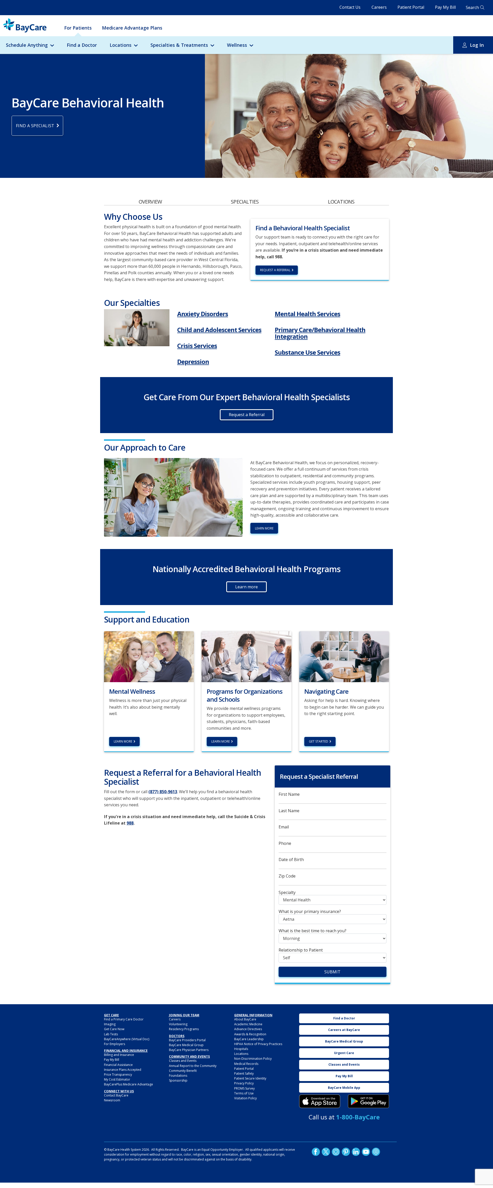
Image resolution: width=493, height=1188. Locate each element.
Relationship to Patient (301, 950)
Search (472, 7)
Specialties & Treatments (179, 45)
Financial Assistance (118, 1065)
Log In (477, 45)
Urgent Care (344, 1053)
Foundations (178, 1075)
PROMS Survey (244, 1088)
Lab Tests (111, 1034)
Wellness (237, 45)
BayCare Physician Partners (188, 1050)
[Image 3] (319, 1101)
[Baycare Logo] (25, 25)
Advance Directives (248, 1029)
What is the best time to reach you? (312, 931)
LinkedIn (356, 1152)
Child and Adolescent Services (219, 329)
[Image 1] (136, 327)
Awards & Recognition (250, 1034)
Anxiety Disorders (202, 313)
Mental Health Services (307, 313)
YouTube (366, 1152)
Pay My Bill (445, 7)
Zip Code (287, 876)
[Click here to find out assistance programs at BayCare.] (246, 656)
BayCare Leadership (249, 1039)
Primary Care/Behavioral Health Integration (320, 333)
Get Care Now (114, 1029)
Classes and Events (182, 1060)
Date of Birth (291, 859)
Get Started (318, 741)
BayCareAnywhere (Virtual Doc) (126, 1039)
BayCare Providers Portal (187, 1040)
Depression (193, 361)
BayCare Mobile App (344, 1087)
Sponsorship (178, 1080)
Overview (150, 201)
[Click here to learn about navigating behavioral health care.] (344, 656)
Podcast (376, 1152)
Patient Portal (410, 7)
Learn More (123, 741)
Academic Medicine (248, 1024)
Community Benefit (183, 1070)
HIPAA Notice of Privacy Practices (258, 1044)
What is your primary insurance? (310, 911)
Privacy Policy (244, 1083)
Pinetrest (346, 1152)
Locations (120, 45)
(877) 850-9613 (162, 791)
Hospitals (241, 1049)
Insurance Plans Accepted (122, 1069)
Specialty (287, 892)
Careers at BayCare (344, 1030)
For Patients (78, 28)
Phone (285, 843)
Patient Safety (244, 1073)
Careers (379, 7)
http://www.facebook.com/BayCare (316, 1152)
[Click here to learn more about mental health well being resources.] (149, 656)
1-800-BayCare (358, 1117)
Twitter (326, 1152)
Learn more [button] (246, 587)
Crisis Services (197, 345)
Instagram (336, 1152)
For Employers (114, 1044)
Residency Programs (184, 1029)
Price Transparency (118, 1074)
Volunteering (178, 1024)
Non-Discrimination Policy (253, 1058)
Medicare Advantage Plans (132, 28)
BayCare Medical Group (186, 1045)
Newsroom (112, 1100)
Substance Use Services (307, 352)
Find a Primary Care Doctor (124, 1019)
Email (284, 827)
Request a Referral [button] (246, 414)
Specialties (245, 201)
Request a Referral (275, 270)
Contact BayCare (116, 1095)
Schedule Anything (27, 45)
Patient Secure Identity (250, 1078)
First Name (289, 794)
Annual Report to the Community (192, 1066)
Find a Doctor (82, 45)
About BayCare (245, 1019)
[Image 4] (368, 1101)
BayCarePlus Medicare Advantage (128, 1084)
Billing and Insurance (119, 1055)
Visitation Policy (245, 1098)
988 (130, 823)
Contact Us (350, 7)
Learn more (264, 528)
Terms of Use (244, 1093)
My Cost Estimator (117, 1079)
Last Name (289, 811)
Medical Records (246, 1064)
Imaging (110, 1024)
